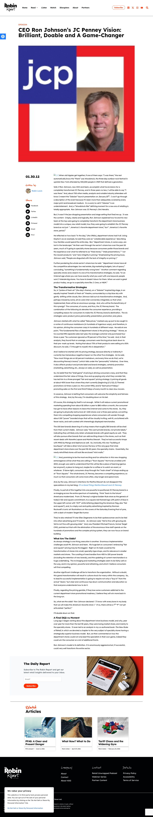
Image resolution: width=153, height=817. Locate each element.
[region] (29, 800)
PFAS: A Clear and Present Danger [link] (36, 743)
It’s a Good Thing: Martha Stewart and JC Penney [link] (100, 485)
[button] (37, 7)
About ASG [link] (66, 780)
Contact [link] (64, 777)
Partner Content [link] (99, 780)
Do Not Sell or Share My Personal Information (25, 808)
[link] (3, 36)
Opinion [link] (22, 24)
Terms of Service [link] (131, 780)
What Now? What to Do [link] (76, 741)
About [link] (64, 773)
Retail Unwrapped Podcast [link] (104, 773)
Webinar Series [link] (99, 777)
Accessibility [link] (129, 777)
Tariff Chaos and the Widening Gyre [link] (110, 743)
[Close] (52, 788)
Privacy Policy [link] (129, 773)
